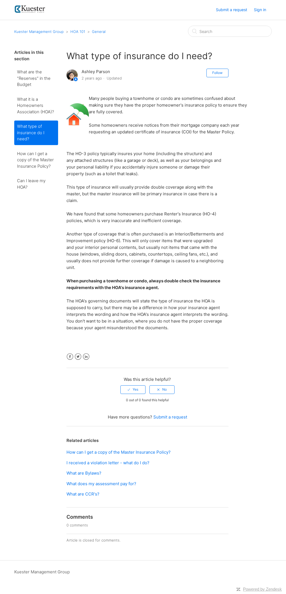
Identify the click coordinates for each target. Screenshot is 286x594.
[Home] (30, 12)
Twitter (78, 356)
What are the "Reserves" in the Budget (34, 78)
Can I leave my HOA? (31, 184)
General (99, 31)
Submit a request (231, 9)
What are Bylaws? (83, 473)
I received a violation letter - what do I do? (107, 462)
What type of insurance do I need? (30, 132)
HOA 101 (77, 31)
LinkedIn (86, 356)
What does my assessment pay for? (101, 483)
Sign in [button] (260, 9)
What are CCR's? (82, 494)
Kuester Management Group (39, 31)
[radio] (133, 389)
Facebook (69, 356)
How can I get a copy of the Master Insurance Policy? (35, 160)
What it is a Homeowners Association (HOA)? (35, 105)
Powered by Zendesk (262, 589)
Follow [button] (217, 73)
